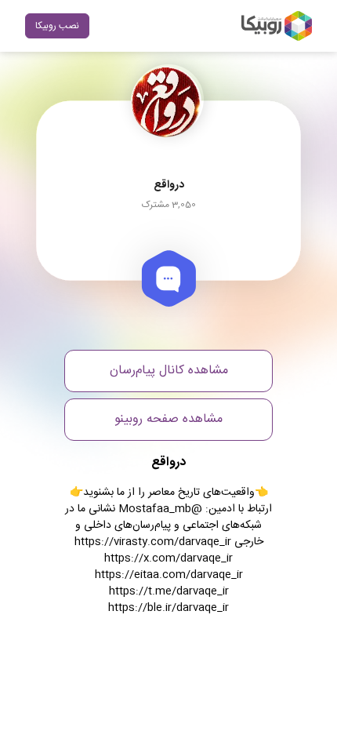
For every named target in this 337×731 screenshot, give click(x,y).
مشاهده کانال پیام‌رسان (169, 370)
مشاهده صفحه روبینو (168, 419)
